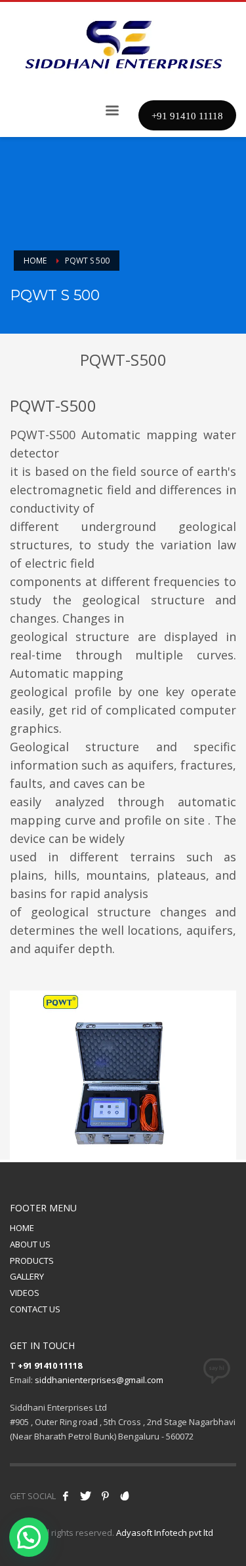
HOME (22, 1228)
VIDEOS (24, 1293)
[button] (29, 1537)
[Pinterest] (105, 1496)
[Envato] (124, 1496)
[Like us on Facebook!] (65, 1496)
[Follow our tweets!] (85, 1496)
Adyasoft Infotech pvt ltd (164, 1532)
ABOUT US (30, 1244)
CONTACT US (35, 1309)
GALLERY (27, 1276)
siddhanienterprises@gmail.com (99, 1380)
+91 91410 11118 (50, 1365)
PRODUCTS (32, 1260)
